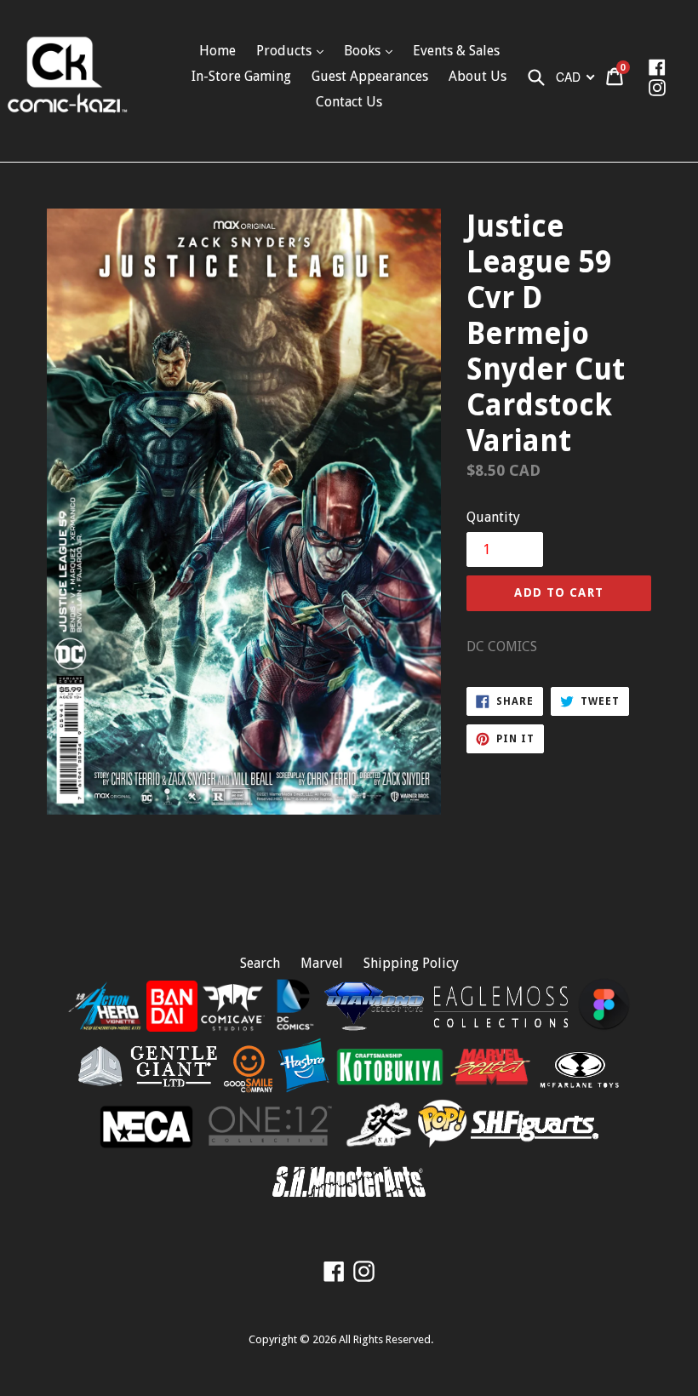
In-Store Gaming (241, 76)
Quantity (493, 517)
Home (217, 51)
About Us (477, 76)
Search (260, 963)
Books (364, 51)
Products (285, 51)
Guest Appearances (370, 76)
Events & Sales (456, 51)
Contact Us (349, 102)
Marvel (321, 963)
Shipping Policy (411, 963)
